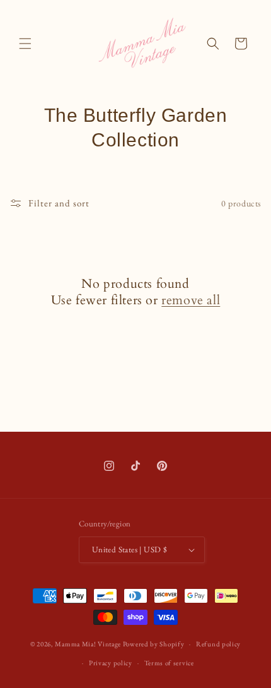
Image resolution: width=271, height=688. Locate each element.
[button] (25, 43)
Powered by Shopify (154, 643)
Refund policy (218, 643)
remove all (190, 300)
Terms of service (169, 662)
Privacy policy (110, 662)
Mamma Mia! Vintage (88, 643)
